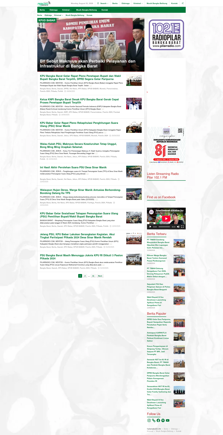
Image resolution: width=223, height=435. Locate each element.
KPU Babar (82, 89)
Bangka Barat (45, 89)
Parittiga (90, 203)
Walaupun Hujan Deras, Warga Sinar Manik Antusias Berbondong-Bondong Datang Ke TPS (80, 191)
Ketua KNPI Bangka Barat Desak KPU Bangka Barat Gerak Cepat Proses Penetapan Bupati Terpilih (79, 100)
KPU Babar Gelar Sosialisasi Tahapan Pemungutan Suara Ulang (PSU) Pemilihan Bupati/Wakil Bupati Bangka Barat (79, 214)
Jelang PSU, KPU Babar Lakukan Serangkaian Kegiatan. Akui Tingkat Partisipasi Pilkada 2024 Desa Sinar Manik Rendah (77, 235)
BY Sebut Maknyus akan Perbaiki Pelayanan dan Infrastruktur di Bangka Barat (88, 63)
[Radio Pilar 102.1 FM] (43, 4)
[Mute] (178, 226)
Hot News (73, 89)
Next (100, 276)
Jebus (66, 136)
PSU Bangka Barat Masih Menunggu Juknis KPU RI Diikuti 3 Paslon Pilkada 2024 (81, 256)
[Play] (150, 226)
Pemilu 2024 (45, 91)
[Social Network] (183, 3)
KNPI (66, 112)
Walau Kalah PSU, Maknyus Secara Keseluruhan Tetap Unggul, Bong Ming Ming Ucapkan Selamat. (78, 145)
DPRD (66, 89)
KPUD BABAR (93, 89)
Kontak (178, 431)
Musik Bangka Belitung (164, 431)
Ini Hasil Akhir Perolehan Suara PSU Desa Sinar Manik (73, 167)
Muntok (103, 89)
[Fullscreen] (182, 226)
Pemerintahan (112, 89)
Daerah (60, 89)
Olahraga (174, 429)
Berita (54, 89)
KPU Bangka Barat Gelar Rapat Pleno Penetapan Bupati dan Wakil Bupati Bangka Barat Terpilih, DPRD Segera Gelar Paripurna (80, 77)
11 (93, 276)
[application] (166, 92)
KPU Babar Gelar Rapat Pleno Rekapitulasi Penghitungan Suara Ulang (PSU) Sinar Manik (79, 124)
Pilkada (54, 91)
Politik (60, 91)
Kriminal (150, 431)
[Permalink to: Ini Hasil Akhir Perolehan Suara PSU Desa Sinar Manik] (134, 171)
